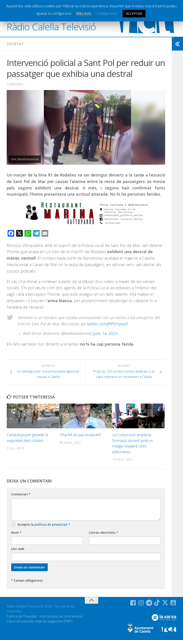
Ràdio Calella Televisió (51, 26)
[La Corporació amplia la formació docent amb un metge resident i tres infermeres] (138, 416)
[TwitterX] (165, 603)
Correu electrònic (103, 532)
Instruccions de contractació (61, 616)
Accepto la (43, 524)
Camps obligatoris (27, 580)
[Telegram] (149, 603)
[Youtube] (173, 603)
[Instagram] (141, 603)
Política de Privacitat (22, 616)
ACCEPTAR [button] (134, 13)
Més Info (83, 13)
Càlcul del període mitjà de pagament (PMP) (40, 621)
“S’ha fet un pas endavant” (80, 434)
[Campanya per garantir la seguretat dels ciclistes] (33, 416)
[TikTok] (157, 603)
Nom (16, 532)
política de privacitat (51, 524)
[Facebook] (133, 603)
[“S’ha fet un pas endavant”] (85, 416)
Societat (15, 43)
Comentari (21, 494)
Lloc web (17, 549)
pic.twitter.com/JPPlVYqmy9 (104, 323)
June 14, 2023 (105, 333)
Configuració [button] (107, 13)
